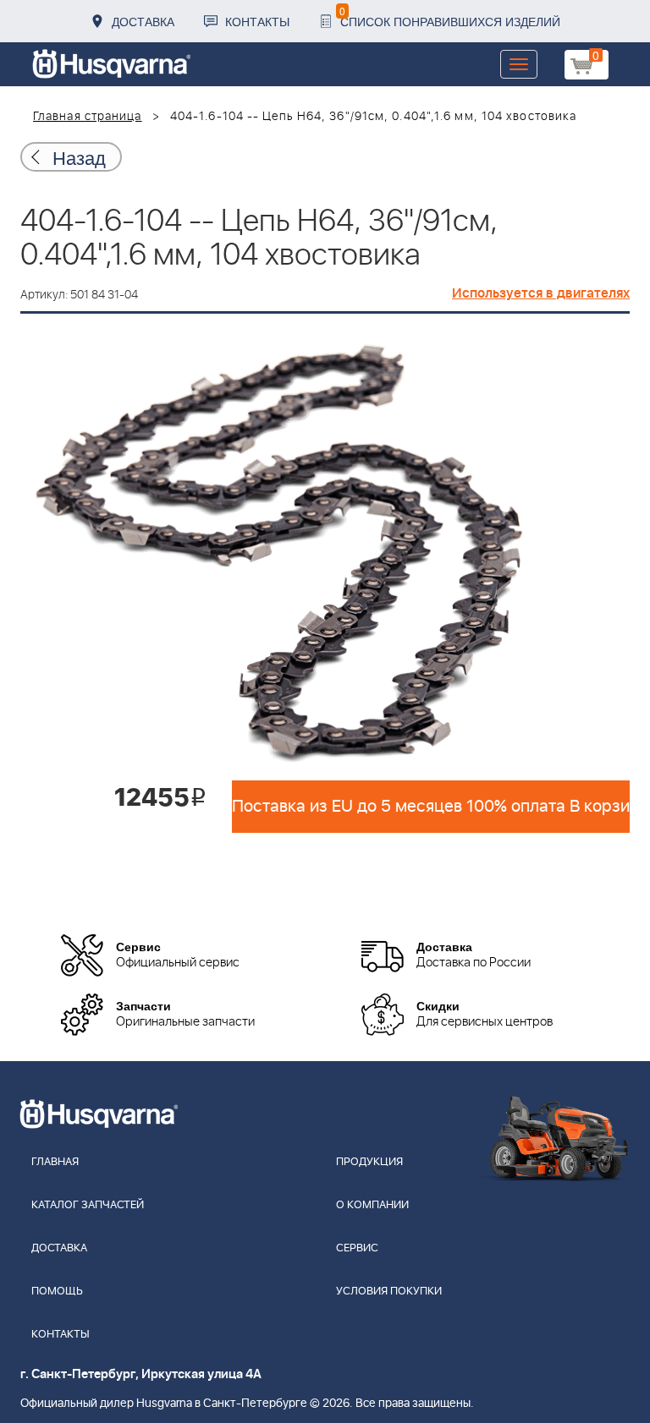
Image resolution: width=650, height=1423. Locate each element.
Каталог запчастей (87, 1205)
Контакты (257, 21)
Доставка (143, 21)
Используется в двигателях (541, 293)
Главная (55, 1162)
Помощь (57, 1291)
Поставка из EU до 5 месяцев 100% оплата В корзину (431, 806)
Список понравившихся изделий (449, 16)
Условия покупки (389, 1291)
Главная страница (87, 116)
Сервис (357, 1248)
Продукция (369, 1162)
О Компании (372, 1205)
